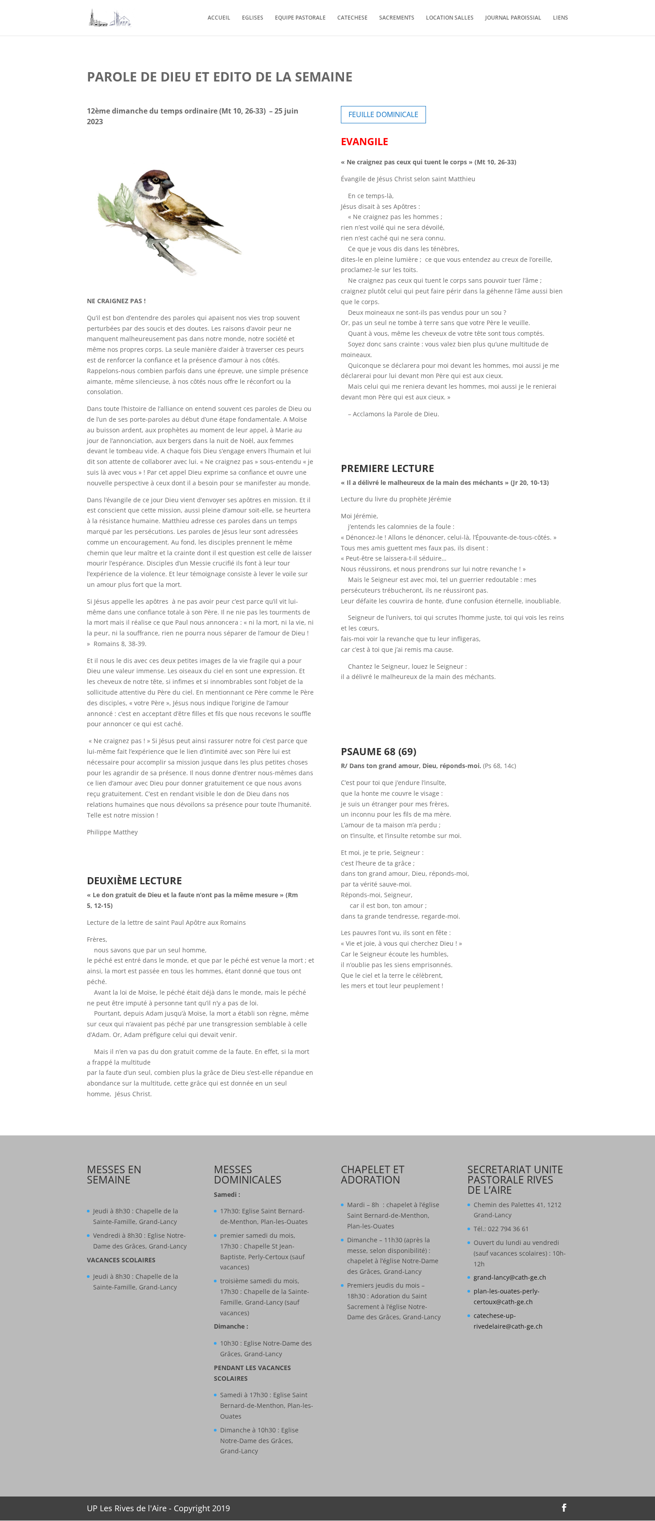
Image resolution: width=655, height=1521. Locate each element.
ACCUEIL (219, 18)
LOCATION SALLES (450, 18)
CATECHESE (352, 18)
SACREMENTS (396, 18)
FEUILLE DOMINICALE (383, 114)
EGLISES (252, 18)
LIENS (560, 18)
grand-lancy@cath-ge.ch (510, 1277)
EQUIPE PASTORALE (300, 18)
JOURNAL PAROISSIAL (513, 18)
